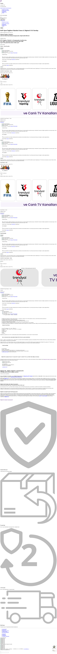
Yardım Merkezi (4, 629)
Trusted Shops (4, 635)
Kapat (1, 19)
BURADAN (13, 59)
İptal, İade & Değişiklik (5, 632)
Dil (0, 18)
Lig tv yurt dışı (44, 395)
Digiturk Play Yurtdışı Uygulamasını (48, 359)
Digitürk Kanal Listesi (5, 351)
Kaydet (4, 19)
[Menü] (55, 645)
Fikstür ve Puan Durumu (5, 10)
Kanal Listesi (4, 11)
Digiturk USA (6, 378)
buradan (7, 65)
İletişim (3, 12)
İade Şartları (15, 52)
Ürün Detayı (2, 122)
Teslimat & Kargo (4, 631)
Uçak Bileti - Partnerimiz (5, 636)
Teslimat (11, 52)
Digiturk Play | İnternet (5, 9)
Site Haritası (4, 634)
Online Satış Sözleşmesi (5, 630)
